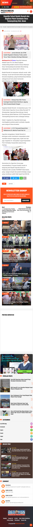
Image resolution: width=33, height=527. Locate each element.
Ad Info (16, 518)
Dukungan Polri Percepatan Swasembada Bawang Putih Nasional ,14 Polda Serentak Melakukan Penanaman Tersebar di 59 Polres (16, 288)
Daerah (1, 433)
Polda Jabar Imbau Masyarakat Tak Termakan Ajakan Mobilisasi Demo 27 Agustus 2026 (15, 232)
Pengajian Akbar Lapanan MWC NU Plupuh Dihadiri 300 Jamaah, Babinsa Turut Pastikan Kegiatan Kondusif (21, 474)
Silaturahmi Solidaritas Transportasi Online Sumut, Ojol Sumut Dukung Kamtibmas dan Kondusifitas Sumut (21, 466)
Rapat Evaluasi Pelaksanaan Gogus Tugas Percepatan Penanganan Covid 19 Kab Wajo (20, 404)
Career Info (23, 520)
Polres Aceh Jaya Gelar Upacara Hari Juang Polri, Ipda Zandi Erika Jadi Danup (15, 246)
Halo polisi (11, 184)
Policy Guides (10, 520)
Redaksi (5, 518)
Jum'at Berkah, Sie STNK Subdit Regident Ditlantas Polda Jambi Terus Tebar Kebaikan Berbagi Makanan (16, 55)
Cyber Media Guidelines (24, 518)
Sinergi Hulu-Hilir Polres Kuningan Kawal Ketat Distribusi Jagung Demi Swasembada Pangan (16, 102)
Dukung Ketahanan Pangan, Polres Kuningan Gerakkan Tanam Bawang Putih (15, 303)
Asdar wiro (8, 501)
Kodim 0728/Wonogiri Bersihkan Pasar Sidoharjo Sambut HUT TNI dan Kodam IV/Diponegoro (20, 458)
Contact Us (10, 518)
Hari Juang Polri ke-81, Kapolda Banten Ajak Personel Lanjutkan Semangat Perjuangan (15, 274)
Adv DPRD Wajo (3, 424)
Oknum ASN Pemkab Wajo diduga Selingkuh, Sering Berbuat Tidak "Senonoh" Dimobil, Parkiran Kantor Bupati (21, 412)
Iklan (1, 440)
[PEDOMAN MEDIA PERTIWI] (16, 515)
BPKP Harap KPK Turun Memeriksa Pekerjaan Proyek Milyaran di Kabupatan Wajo (21, 388)
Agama (1, 430)
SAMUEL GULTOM (9, 490)
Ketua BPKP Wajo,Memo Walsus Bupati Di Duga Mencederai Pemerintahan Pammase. (20, 380)
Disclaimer (17, 520)
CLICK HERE (25, 371)
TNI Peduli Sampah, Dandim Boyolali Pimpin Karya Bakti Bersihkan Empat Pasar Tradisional (21, 450)
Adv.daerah (2, 427)
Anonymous (8, 485)
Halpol (1, 436)
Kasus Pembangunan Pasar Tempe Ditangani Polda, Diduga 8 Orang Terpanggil (21, 396)
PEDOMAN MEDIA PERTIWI (20, 524)
